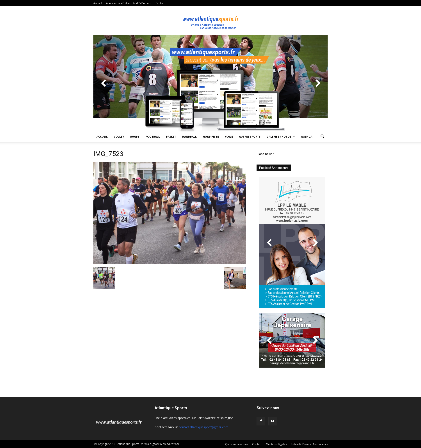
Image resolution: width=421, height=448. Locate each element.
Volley (119, 136)
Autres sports (249, 136)
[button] (322, 136)
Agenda (306, 136)
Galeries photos (279, 136)
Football (153, 136)
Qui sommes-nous (236, 444)
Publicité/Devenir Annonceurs (309, 444)
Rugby (134, 136)
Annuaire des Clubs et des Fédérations (128, 3)
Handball (189, 136)
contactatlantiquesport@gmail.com (203, 427)
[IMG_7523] (169, 262)
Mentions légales (276, 444)
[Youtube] (272, 421)
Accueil (97, 3)
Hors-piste (211, 136)
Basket (171, 136)
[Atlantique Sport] (210, 20)
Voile (229, 136)
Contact (159, 3)
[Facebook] (261, 421)
